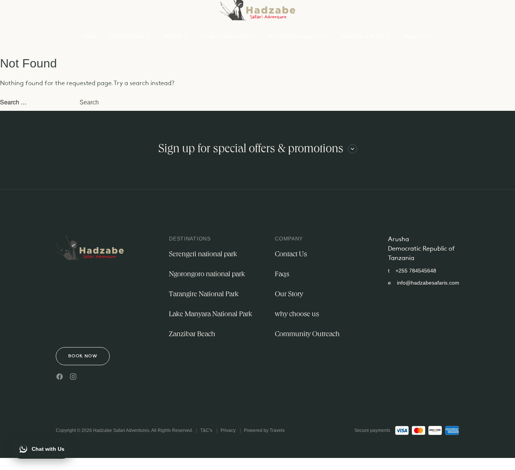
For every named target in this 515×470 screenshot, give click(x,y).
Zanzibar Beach (192, 334)
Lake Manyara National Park (210, 314)
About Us (415, 37)
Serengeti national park (203, 255)
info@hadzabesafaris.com (423, 283)
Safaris (172, 37)
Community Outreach (307, 334)
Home (90, 37)
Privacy (228, 430)
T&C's (206, 430)
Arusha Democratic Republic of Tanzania (421, 249)
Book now (82, 356)
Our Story (289, 295)
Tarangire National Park (204, 295)
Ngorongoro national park (207, 275)
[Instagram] (73, 376)
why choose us (297, 314)
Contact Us (291, 255)
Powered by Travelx (264, 430)
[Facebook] (59, 376)
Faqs (282, 275)
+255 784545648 (412, 271)
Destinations (127, 37)
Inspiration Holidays (295, 37)
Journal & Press (363, 37)
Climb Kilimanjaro (225, 37)
